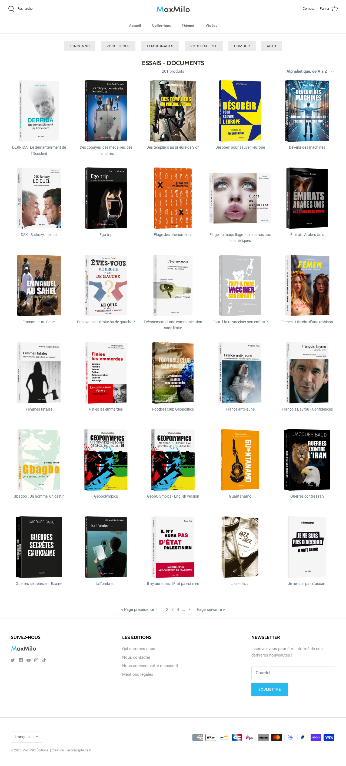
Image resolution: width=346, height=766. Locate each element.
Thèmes (188, 26)
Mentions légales (137, 674)
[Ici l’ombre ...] (106, 547)
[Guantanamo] (240, 460)
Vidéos (211, 26)
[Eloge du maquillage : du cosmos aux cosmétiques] (240, 198)
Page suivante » (211, 609)
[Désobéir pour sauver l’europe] (240, 111)
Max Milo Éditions (35, 750)
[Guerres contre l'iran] (307, 460)
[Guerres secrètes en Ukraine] (39, 547)
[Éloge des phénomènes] (173, 198)
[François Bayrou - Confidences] (307, 373)
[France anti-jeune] (240, 373)
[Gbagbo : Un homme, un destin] (39, 460)
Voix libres (118, 46)
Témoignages (160, 46)
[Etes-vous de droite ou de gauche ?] (106, 285)
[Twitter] (13, 660)
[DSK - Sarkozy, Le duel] (39, 198)
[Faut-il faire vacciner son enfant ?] (240, 285)
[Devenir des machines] (307, 111)
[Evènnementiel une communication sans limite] (173, 285)
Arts (271, 46)
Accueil (135, 26)
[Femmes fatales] (39, 373)
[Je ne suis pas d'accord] (307, 547)
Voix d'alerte (203, 46)
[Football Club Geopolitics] (173, 373)
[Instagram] (36, 660)
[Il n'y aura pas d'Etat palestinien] (173, 547)
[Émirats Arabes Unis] (307, 198)
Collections (161, 26)
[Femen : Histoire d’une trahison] (307, 285)
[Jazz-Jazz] (240, 547)
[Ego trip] (106, 198)
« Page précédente (137, 609)
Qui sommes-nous (138, 648)
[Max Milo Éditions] (173, 8)
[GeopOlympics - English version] (173, 460)
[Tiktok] (44, 660)
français (22, 736)
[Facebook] (21, 660)
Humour (242, 46)
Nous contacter (136, 657)
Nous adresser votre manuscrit (150, 665)
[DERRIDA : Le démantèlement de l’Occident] (39, 111)
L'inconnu (80, 46)
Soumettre (269, 689)
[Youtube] (28, 660)
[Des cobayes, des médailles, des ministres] (106, 111)
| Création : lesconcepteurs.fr (70, 750)
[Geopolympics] (106, 460)
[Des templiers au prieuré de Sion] (173, 111)
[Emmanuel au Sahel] (39, 285)
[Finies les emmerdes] (106, 373)
